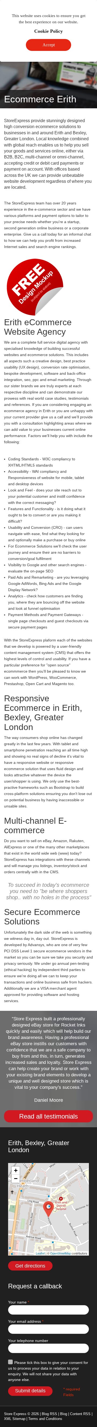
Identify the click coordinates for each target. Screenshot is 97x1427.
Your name (18, 1302)
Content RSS (80, 1414)
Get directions (30, 1266)
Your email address (25, 1321)
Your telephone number (28, 1340)
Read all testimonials (48, 1116)
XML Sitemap (14, 1419)
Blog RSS (49, 1414)
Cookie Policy (48, 31)
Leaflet (40, 1253)
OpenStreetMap (60, 1253)
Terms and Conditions (45, 1419)
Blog (63, 1414)
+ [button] (16, 1170)
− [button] (16, 1178)
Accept (49, 45)
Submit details (30, 1390)
